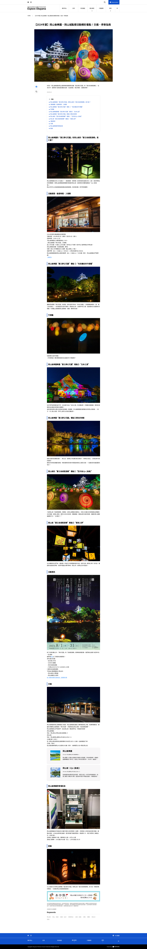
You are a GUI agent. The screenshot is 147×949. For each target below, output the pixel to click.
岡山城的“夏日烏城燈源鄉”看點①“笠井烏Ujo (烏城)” (66, 116)
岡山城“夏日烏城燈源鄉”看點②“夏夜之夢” (63, 119)
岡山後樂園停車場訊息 (56, 126)
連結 (52, 656)
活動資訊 (52, 121)
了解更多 (49, 257)
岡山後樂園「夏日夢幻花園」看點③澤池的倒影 (63, 114)
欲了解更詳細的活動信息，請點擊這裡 (57, 677)
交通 (51, 123)
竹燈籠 (52, 109)
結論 (51, 128)
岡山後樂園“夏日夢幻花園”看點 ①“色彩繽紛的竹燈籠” (66, 107)
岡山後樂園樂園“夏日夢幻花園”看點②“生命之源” (65, 111)
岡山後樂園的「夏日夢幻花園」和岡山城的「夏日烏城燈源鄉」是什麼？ (70, 102)
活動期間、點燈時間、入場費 (58, 104)
